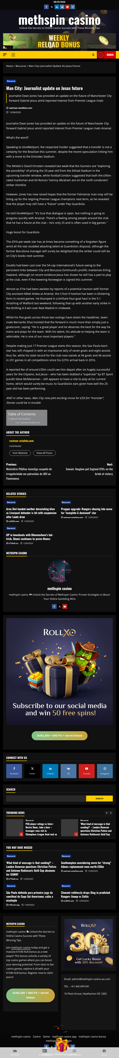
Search (10, 789)
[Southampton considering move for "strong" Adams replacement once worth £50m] (87, 856)
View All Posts (44, 453)
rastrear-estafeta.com (20, 107)
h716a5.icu (13, 543)
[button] (5, 54)
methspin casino (59, 19)
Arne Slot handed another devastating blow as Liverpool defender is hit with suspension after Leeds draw (31, 513)
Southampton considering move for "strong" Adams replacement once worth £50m (86, 865)
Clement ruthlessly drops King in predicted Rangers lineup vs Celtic (85, 894)
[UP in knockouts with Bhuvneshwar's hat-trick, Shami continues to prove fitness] (32, 528)
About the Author (20, 418)
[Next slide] (111, 813)
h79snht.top (14, 905)
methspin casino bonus (92, 1036)
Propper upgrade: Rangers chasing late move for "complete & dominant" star (86, 511)
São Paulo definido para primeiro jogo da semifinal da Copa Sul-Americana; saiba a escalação (29, 896)
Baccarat (11, 81)
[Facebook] (54, 606)
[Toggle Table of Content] (40, 414)
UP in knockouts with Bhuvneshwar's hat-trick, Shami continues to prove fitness (29, 537)
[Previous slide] (107, 813)
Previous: (29, 471)
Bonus (110, 55)
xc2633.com (14, 521)
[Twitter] (59, 606)
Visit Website (20, 453)
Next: (89, 469)
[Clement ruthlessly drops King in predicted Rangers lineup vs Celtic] (87, 886)
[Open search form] (93, 55)
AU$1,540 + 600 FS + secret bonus (59, 735)
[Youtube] (64, 606)
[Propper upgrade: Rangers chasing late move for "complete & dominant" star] (87, 502)
